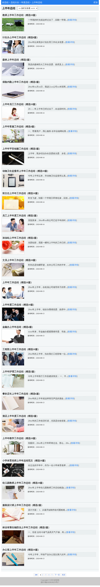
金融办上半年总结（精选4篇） (18, 327)
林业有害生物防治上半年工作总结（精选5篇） (26, 527)
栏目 (96, 2)
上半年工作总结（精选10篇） (17, 282)
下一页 (57, 575)
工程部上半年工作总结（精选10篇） (21, 349)
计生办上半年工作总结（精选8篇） (20, 37)
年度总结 (25, 2)
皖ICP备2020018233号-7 (50, 582)
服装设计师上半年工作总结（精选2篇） (22, 505)
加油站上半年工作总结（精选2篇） (20, 238)
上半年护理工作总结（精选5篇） (19, 371)
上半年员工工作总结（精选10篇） (20, 104)
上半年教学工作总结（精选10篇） (20, 438)
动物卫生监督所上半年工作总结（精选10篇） (25, 171)
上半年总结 (37, 2)
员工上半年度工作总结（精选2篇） (20, 215)
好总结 (5, 2)
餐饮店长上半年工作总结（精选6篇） (21, 393)
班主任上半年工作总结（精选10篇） (21, 193)
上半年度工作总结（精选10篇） (18, 304)
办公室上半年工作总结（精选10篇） (21, 549)
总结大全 (15, 2)
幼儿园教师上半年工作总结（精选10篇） (23, 483)
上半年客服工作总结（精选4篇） (19, 126)
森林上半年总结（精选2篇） (17, 59)
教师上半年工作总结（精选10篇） (20, 15)
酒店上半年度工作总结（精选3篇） (20, 416)
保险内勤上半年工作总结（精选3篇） (21, 82)
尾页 (63, 575)
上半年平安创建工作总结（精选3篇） (21, 148)
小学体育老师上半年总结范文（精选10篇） (24, 460)
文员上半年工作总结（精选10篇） (20, 260)
